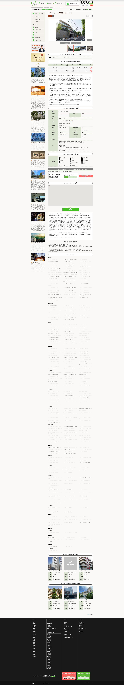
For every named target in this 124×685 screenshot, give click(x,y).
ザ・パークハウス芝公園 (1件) (68, 261)
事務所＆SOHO (66, 629)
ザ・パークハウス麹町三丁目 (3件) (69, 319)
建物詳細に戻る (37, 9)
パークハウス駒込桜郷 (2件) (67, 511)
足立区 (34, 653)
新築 (64, 628)
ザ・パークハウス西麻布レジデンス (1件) (70, 259)
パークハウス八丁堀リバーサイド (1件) (69, 287)
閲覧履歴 (43, 3)
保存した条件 (60, 3)
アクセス (80, 626)
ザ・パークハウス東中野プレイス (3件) (69, 453)
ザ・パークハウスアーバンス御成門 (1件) (55, 268)
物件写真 (71, 9)
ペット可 (36, 32)
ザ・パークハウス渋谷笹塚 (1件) (53, 337)
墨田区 (34, 643)
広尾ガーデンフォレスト (36, 221)
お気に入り (51, 3)
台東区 (34, 642)
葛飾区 (34, 654)
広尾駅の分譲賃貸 (38, 19)
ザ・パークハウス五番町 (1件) (68, 315)
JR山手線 (60, 123)
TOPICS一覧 (81, 631)
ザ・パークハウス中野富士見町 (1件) (54, 451)
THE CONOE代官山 (35, 95)
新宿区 (34, 628)
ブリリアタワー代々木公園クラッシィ (38, 242)
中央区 (34, 623)
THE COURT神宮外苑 (36, 120)
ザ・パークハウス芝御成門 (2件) (84, 283)
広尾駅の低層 (37, 21)
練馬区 (34, 651)
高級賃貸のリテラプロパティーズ (37, 7)
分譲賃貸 (65, 636)
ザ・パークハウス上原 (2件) (67, 331)
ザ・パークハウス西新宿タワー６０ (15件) (70, 357)
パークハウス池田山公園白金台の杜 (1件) (85, 408)
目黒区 (34, 631)
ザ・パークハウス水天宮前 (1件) (53, 290)
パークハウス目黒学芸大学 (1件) (84, 397)
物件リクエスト (81, 622)
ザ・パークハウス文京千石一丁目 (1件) (69, 374)
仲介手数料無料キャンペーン (69, 637)
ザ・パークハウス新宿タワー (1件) (53, 357)
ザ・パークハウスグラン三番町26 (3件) (69, 317)
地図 (90, 9)
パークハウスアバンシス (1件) (83, 297)
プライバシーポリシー (83, 628)
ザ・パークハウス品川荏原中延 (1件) (54, 422)
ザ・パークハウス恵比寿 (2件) (68, 339)
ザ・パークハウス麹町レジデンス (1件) (54, 317)
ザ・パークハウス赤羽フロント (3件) (84, 522)
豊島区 (34, 645)
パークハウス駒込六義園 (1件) (53, 511)
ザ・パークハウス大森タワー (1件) (84, 462)
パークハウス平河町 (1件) (52, 305)
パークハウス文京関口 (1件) (83, 374)
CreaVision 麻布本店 (54, 174)
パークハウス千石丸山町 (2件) (53, 374)
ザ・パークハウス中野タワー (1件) (69, 449)
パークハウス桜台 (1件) (52, 537)
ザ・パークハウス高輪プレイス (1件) (69, 283)
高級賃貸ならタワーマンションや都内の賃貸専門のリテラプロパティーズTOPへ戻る (64, 104)
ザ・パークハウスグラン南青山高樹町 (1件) (70, 272)
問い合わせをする (74, 3)
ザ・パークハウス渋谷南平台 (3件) (53, 339)
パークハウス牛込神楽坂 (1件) (83, 351)
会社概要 (80, 625)
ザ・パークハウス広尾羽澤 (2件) (53, 333)
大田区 (34, 637)
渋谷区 (51, 7)
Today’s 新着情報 (38, 40)
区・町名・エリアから (38, 29)
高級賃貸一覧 (46, 7)
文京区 (34, 629)
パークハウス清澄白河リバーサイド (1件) (85, 477)
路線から (36, 27)
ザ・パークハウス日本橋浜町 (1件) (69, 290)
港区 (33, 622)
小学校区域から (37, 37)
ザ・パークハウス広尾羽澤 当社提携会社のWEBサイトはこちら (62, 237)
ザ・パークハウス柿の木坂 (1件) (68, 395)
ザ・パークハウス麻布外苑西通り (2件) (69, 276)
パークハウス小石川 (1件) (52, 381)
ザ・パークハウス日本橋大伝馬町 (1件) (54, 294)
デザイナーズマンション (68, 634)
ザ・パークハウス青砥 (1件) (52, 546)
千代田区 (34, 625)
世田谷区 (34, 634)
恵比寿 (67, 121)
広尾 (67, 120)
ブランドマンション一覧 (68, 626)
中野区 (34, 636)
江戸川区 (34, 656)
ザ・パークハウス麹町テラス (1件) (84, 315)
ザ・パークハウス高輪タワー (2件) (53, 278)
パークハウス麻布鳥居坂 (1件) (53, 261)
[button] (91, 30)
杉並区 (34, 639)
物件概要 (85, 9)
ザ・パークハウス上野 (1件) (67, 489)
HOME (36, 13)
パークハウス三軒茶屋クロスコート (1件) (70, 426)
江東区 (34, 640)
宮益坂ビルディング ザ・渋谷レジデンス (39, 142)
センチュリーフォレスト (36, 180)
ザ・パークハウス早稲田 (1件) (83, 361)
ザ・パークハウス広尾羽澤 (36, 160)
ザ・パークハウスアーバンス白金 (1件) (54, 276)
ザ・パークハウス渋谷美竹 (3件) (53, 329)
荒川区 (34, 648)
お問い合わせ (47, 9)
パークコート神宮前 (35, 262)
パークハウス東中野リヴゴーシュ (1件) (54, 447)
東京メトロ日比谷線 (62, 120)
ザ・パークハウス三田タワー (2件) (84, 276)
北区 (33, 646)
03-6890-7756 (69, 175)
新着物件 (80, 629)
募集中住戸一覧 (78, 9)
